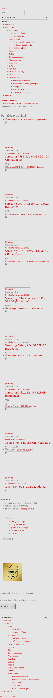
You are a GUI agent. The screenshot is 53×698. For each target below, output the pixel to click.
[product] (28, 462)
